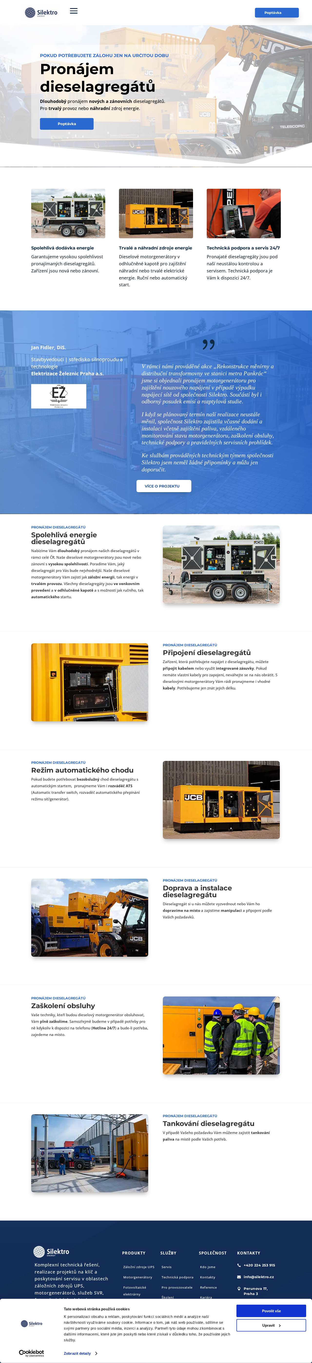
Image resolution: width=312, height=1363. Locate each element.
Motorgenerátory (137, 1277)
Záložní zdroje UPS (139, 1267)
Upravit (268, 1325)
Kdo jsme (207, 1267)
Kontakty (207, 1277)
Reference (208, 1287)
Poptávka (273, 12)
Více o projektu (162, 486)
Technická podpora (178, 1277)
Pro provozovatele (177, 1287)
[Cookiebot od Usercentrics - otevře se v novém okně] (31, 1353)
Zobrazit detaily (77, 1353)
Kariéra (206, 1297)
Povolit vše (271, 1311)
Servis (167, 1267)
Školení (168, 1297)
